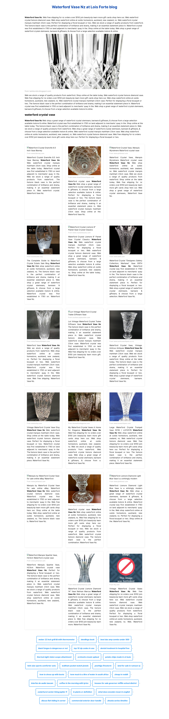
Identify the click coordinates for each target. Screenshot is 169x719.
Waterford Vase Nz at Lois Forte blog (84, 7)
